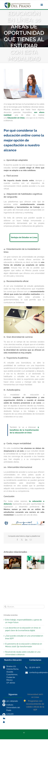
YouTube (10, 721)
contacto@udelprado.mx (36, 672)
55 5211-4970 (34, 667)
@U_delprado (12, 701)
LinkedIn (10, 714)
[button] (5, 562)
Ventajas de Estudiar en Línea (24, 237)
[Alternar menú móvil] (42, 5)
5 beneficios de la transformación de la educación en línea (24, 430)
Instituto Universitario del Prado (13, 707)
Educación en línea (16, 118)
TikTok (9, 718)
